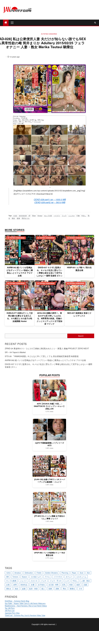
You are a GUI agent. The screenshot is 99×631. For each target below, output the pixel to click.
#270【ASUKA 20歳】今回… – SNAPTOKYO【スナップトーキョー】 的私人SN (49, 406)
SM (7, 576)
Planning (65, 573)
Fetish (39, 573)
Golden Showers (51, 573)
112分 (15, 215)
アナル (47, 576)
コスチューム (81, 576)
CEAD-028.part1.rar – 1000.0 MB (50, 199)
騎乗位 (72, 588)
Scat (81, 573)
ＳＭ (80, 588)
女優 (32, 584)
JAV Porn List (9, 611)
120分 (8, 573)
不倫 (78, 215)
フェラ (64, 215)
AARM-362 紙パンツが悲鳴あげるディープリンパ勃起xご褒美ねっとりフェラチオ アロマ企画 (20, 271)
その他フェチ (36, 576)
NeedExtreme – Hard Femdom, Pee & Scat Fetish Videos (26, 606)
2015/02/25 (23, 215)
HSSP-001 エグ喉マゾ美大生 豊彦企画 (79, 268)
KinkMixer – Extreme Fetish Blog (17, 601)
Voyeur (39, 215)
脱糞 (50, 588)
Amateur (17, 573)
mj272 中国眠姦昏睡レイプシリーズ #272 (49, 444)
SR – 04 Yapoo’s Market (15, 352)
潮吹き (8, 588)
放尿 (78, 584)
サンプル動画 (11, 580)
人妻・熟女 (85, 580)
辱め (64, 588)
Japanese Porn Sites (12, 613)
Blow (34, 215)
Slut (88, 573)
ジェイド (23, 580)
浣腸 (85, 584)
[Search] (95, 22)
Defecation (29, 573)
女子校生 (41, 584)
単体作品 (23, 584)
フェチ (43, 580)
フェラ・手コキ (56, 580)
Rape (74, 573)
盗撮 (18, 218)
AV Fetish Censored (49, 34)
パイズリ (57, 215)
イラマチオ (57, 576)
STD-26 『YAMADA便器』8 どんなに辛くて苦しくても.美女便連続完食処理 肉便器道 (42, 356)
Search (81, 336)
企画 (8, 584)
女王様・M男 (53, 584)
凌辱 (15, 584)
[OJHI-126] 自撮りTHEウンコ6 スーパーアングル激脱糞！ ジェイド (49, 480)
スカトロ (34, 580)
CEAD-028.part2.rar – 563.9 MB (49, 202)
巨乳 (64, 584)
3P (29, 215)
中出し (83, 215)
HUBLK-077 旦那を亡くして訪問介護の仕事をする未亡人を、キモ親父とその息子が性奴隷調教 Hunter (20, 317)
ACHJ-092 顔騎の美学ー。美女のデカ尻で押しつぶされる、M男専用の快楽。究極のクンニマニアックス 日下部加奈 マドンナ (49, 318)
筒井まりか (26, 218)
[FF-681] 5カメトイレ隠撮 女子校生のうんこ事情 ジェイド (49, 517)
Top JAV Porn (10, 608)
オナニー (69, 576)
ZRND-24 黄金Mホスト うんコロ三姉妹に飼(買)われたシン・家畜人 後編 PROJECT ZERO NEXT (47, 348)
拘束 (71, 584)
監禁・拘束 (33, 588)
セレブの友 (48, 215)
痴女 (13, 218)
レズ (67, 580)
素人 (43, 588)
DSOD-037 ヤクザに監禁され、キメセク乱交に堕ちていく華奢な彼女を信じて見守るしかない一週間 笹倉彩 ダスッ (49, 271)
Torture (15, 576)
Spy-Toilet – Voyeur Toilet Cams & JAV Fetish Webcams (25, 603)
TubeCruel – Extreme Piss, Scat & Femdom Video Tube (25, 615)
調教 (57, 588)
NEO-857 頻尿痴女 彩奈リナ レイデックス (79, 314)
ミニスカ (71, 215)
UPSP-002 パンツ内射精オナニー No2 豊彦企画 (49, 553)
